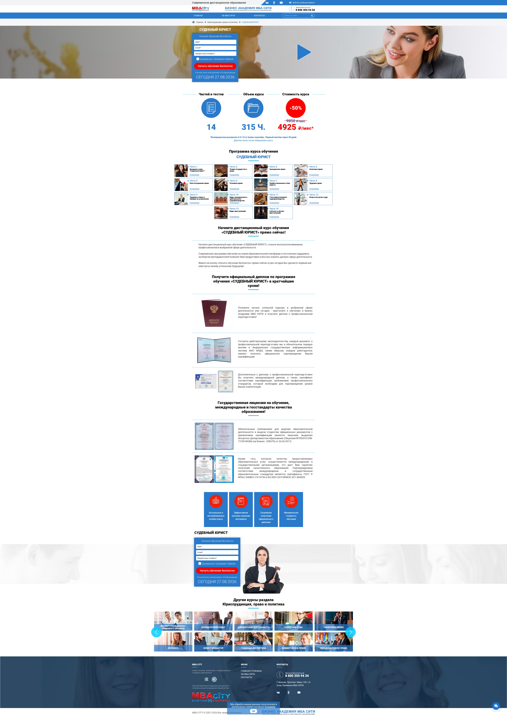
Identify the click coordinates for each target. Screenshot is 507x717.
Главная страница (251, 671)
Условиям (270, 706)
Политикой (219, 59)
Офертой (229, 59)
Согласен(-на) (206, 59)
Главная (198, 15)
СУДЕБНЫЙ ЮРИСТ (250, 22)
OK (253, 711)
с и (216, 59)
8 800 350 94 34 (305, 9)
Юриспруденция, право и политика (222, 22)
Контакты (259, 15)
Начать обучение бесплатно (215, 66)
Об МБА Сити (228, 15)
